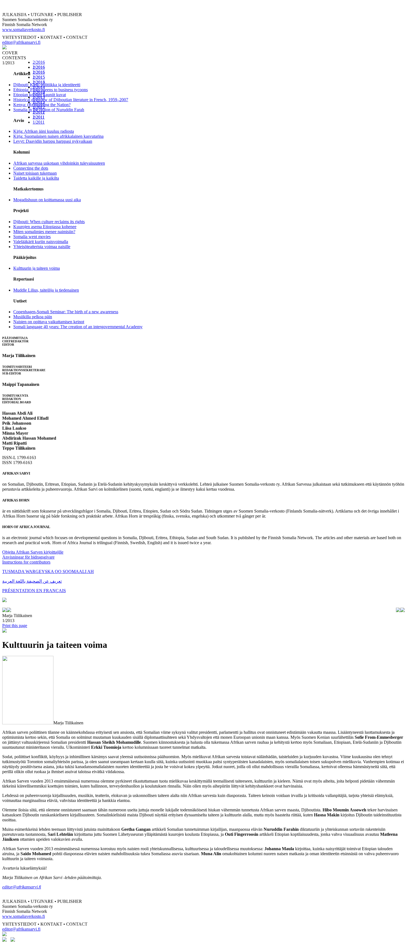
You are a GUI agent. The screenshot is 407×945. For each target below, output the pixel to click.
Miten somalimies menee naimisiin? (44, 231)
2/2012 (39, 107)
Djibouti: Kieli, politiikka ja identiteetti (46, 84)
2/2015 (39, 77)
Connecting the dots (30, 168)
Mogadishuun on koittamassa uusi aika (47, 199)
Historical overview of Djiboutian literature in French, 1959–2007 (70, 99)
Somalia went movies (32, 236)
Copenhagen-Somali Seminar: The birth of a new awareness (65, 311)
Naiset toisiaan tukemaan (35, 173)
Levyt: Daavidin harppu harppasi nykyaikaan (52, 141)
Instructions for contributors (26, 562)
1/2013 (39, 102)
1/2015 (39, 82)
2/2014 (39, 87)
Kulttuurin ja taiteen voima (36, 268)
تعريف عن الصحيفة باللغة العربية (32, 581)
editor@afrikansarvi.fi (21, 42)
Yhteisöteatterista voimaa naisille (41, 246)
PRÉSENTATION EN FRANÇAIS (34, 590)
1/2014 (39, 92)
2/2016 (39, 62)
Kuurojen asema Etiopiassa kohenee (44, 226)
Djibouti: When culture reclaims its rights (49, 221)
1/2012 (39, 112)
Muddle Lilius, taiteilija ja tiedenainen (46, 290)
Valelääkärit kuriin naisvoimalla (40, 241)
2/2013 (39, 97)
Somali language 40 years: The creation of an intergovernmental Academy (78, 326)
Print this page (14, 625)
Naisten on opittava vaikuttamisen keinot (48, 321)
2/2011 (39, 117)
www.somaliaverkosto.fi (23, 29)
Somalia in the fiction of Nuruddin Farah (48, 109)
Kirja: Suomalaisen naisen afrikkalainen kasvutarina (58, 136)
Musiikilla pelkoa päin (32, 316)
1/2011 (39, 122)
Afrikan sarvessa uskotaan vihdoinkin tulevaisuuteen (59, 163)
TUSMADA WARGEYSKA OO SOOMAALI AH (48, 571)
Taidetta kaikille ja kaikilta (36, 178)
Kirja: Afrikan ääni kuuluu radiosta (43, 131)
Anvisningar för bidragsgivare (28, 557)
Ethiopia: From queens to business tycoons (50, 89)
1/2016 (39, 72)
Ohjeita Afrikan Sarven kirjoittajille (32, 552)
